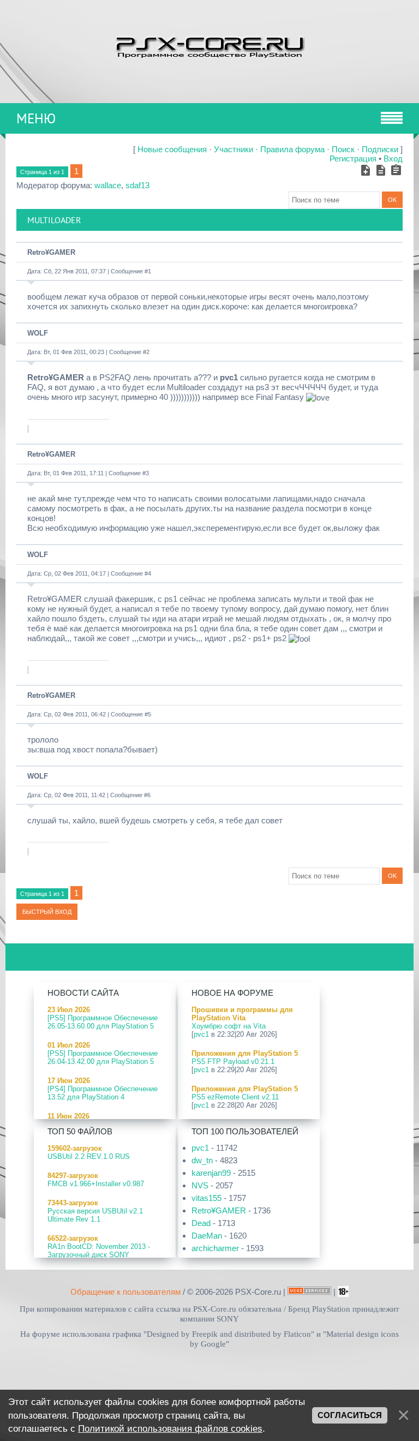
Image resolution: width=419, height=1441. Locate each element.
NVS (199, 1185)
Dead (201, 1223)
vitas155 (206, 1198)
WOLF (37, 333)
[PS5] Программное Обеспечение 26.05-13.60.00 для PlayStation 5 (102, 1022)
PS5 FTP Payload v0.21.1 (232, 1061)
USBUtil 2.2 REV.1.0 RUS (88, 1156)
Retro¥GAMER (51, 252)
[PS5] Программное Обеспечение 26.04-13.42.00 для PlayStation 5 (102, 1057)
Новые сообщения (172, 149)
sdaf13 (137, 185)
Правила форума (292, 149)
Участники (233, 149)
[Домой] (209, 46)
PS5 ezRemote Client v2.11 (235, 1097)
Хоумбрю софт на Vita (228, 1026)
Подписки (380, 149)
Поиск (343, 149)
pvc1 (201, 1034)
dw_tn (202, 1160)
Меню (36, 118)
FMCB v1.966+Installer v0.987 (95, 1184)
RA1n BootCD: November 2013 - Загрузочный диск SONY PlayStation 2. (98, 1254)
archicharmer (215, 1248)
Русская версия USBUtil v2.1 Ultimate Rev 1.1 (95, 1215)
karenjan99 (211, 1172)
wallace (107, 185)
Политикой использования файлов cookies (170, 1428)
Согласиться (350, 1415)
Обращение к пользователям (125, 1291)
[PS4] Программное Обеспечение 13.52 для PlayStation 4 (102, 1093)
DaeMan (206, 1235)
